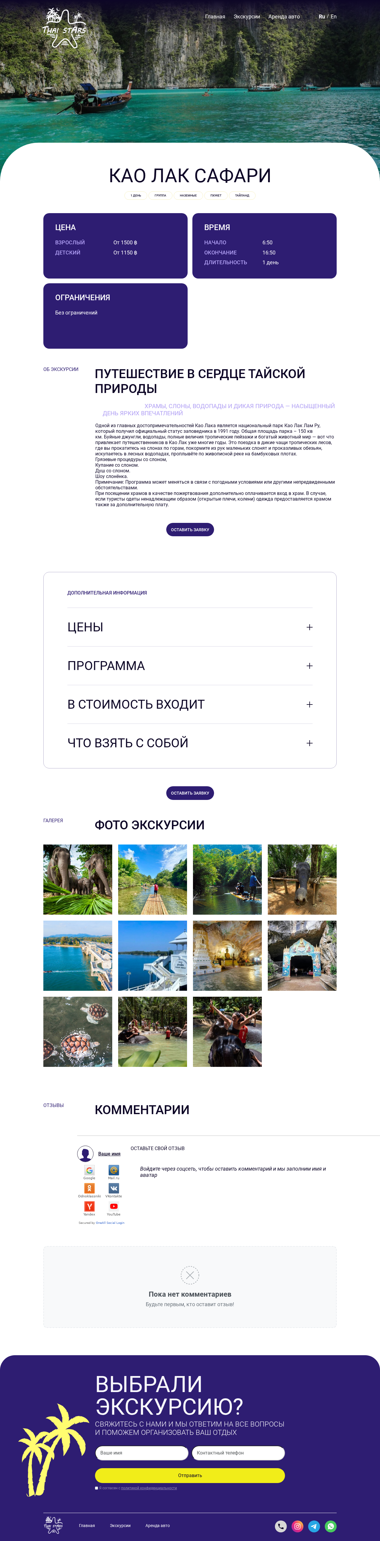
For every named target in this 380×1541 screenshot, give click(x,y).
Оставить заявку (190, 529)
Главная (215, 16)
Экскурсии (247, 16)
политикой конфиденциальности (149, 1488)
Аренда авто (284, 16)
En (334, 16)
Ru (322, 16)
